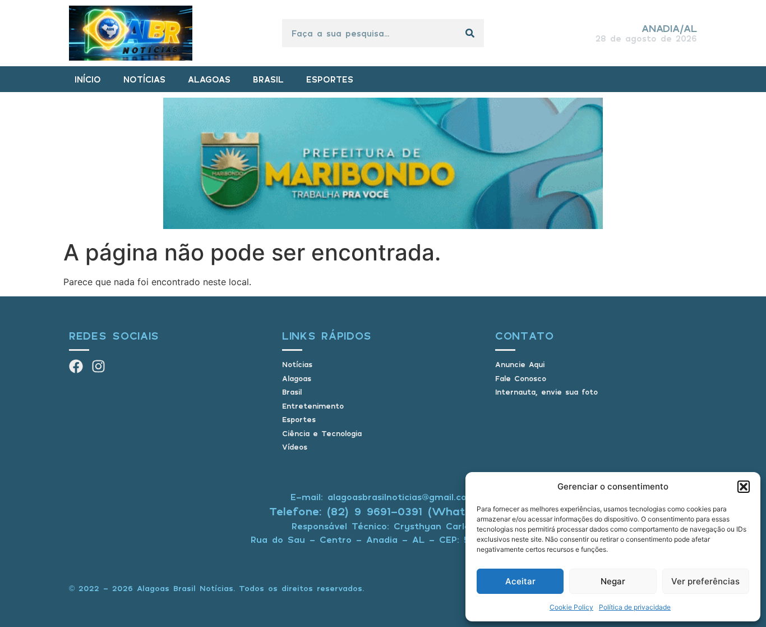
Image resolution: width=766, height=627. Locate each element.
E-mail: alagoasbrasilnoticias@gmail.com (383, 496)
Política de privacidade (635, 607)
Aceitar (520, 581)
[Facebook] (76, 366)
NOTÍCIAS (144, 79)
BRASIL (268, 79)
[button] (743, 486)
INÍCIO (88, 79)
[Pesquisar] (470, 33)
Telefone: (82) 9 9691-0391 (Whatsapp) (383, 511)
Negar (613, 581)
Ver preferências (705, 581)
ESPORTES (329, 79)
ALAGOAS (209, 79)
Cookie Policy (571, 607)
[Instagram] (98, 366)
